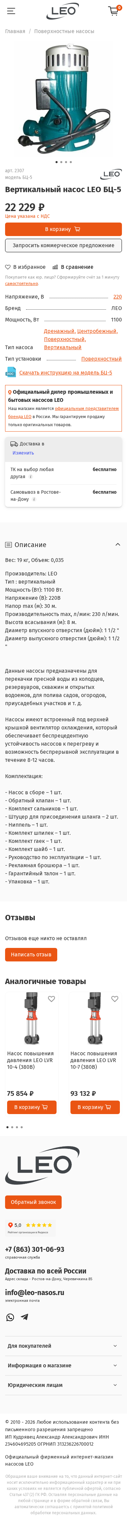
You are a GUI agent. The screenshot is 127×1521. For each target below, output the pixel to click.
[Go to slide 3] (66, 162)
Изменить (23, 453)
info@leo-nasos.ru (34, 1293)
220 (117, 296)
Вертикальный (63, 347)
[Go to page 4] (22, 1127)
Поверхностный (101, 359)
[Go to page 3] (17, 1127)
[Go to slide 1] (57, 162)
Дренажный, (60, 331)
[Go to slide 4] (71, 162)
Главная (15, 31)
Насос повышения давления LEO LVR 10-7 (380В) (93, 1060)
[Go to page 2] (12, 1127)
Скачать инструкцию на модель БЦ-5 (65, 372)
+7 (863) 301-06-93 (34, 1249)
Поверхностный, (65, 339)
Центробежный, (97, 331)
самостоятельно (21, 283)
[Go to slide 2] (61, 162)
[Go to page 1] (7, 1127)
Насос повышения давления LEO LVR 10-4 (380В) (30, 1060)
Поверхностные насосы (64, 31)
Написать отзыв (31, 954)
